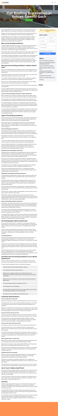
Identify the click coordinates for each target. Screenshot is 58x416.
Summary (41, 79)
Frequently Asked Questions (45, 75)
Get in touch (29, 20)
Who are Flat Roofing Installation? (46, 60)
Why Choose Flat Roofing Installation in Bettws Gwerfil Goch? (47, 63)
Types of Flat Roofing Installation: (46, 65)
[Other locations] (52, 2)
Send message (47, 53)
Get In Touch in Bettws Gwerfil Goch (47, 77)
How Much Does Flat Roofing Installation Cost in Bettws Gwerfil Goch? (46, 72)
